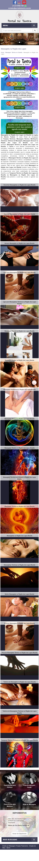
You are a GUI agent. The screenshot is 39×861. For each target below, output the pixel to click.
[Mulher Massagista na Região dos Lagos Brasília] (19, 607)
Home (2, 52)
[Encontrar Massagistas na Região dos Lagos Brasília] (19, 197)
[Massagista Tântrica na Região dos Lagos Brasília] (19, 460)
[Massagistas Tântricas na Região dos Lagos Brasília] (19, 577)
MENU (5, 25)
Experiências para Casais (29, 786)
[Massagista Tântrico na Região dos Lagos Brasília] (19, 519)
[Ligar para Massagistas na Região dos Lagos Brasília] (19, 285)
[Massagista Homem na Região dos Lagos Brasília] (19, 344)
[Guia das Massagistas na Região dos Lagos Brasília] (19, 227)
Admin (8, 848)
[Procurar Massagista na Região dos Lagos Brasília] (19, 636)
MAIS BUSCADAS (10, 839)
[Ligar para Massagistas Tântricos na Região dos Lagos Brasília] (19, 314)
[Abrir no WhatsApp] (25, 6)
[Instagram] (19, 2)
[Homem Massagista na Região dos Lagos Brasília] (19, 256)
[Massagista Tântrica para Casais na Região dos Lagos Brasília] (19, 490)
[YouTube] (24, 2)
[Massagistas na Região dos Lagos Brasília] (19, 548)
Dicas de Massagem (29, 804)
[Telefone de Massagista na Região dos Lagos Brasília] (19, 694)
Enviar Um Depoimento (20, 834)
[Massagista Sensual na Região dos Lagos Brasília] (19, 431)
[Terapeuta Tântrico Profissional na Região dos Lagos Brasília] (19, 753)
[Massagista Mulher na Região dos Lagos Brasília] (19, 373)
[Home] (19, 16)
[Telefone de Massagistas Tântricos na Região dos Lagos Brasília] (19, 724)
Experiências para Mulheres (10, 805)
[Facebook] (15, 2)
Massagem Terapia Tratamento (18, 846)
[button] (3, 39)
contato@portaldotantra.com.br (19, 8)
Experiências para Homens (10, 786)
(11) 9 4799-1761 (18, 6)
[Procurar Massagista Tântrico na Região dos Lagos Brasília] (19, 665)
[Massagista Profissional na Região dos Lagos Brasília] (19, 402)
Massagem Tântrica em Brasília (13, 52)
